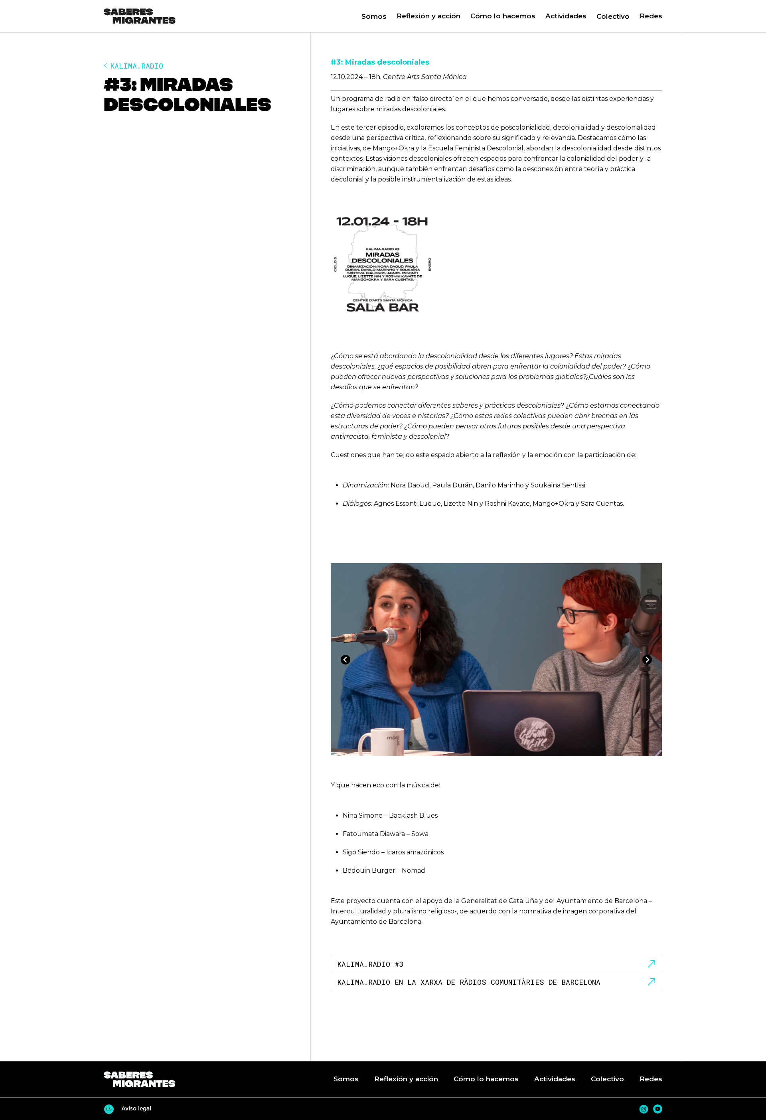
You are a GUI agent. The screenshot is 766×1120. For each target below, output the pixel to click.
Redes (651, 16)
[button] (423, 16)
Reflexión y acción (428, 16)
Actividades (565, 16)
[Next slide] (647, 659)
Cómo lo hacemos (502, 16)
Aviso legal (136, 1108)
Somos (374, 16)
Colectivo (613, 16)
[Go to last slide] (346, 659)
